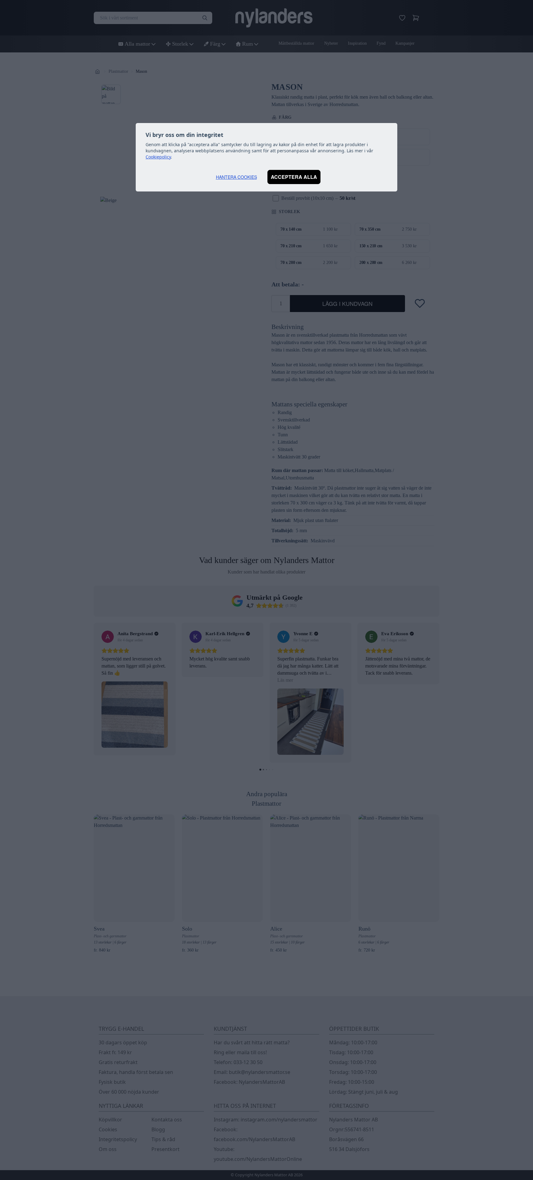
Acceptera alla (294, 176)
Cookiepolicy (158, 157)
